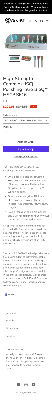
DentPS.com (30, 392)
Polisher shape (10, 115)
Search (10, 320)
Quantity (7, 126)
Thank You (12, 328)
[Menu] (47, 20)
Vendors (10, 336)
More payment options (26, 156)
